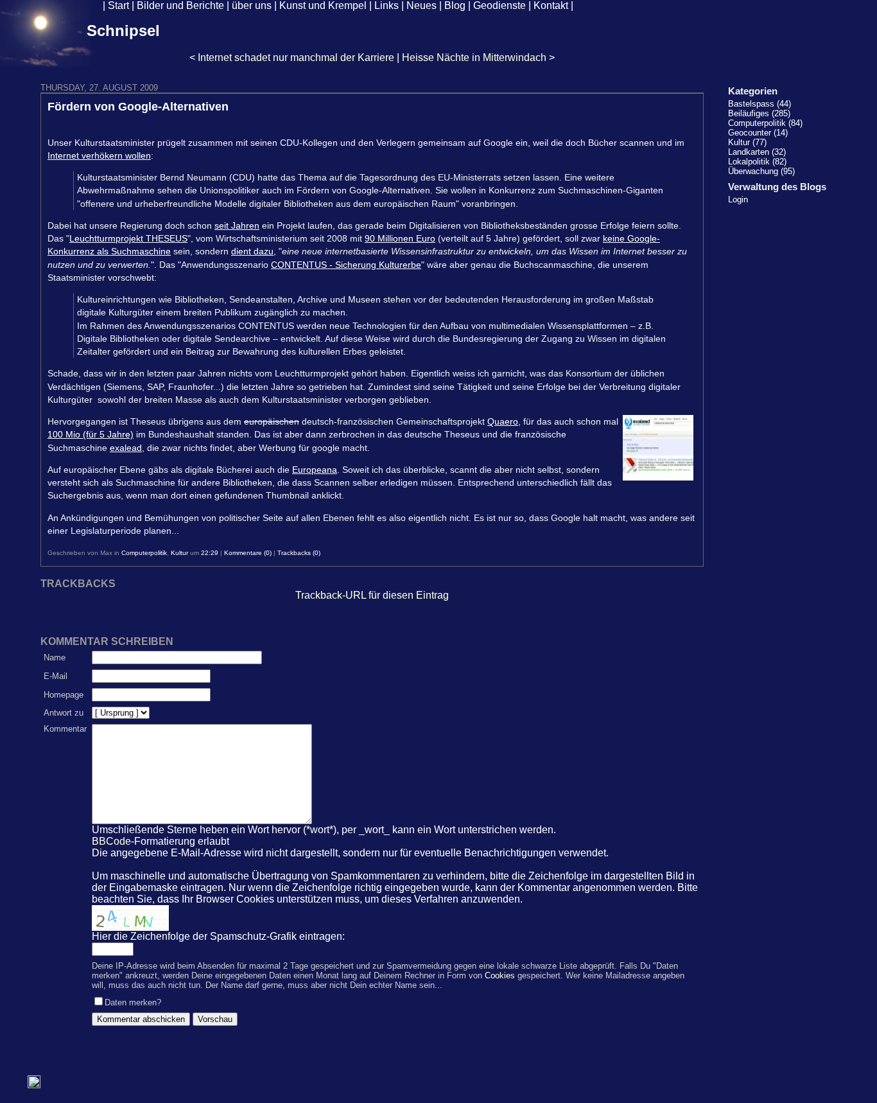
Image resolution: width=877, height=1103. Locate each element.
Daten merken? (133, 1002)
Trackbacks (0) (298, 552)
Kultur (179, 552)
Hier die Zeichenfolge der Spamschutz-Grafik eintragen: (218, 936)
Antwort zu (63, 713)
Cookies (500, 975)
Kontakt (551, 5)
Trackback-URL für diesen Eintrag (372, 595)
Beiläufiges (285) (759, 113)
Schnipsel (123, 30)
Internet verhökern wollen (99, 155)
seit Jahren (236, 225)
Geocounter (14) (758, 132)
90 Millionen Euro (400, 238)
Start (118, 5)
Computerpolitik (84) (765, 123)
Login (738, 199)
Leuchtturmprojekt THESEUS (128, 238)
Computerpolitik (144, 552)
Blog (454, 5)
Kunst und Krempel (323, 5)
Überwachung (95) (761, 171)
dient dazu (252, 251)
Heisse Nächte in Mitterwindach (474, 57)
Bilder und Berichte (180, 5)
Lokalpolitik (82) (757, 161)
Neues (421, 5)
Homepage (63, 695)
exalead (126, 448)
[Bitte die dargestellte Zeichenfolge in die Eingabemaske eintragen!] (130, 918)
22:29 (209, 552)
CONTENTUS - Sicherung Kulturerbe (346, 265)
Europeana (314, 469)
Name (54, 657)
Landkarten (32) (757, 152)
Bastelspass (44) (759, 104)
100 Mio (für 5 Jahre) (91, 434)
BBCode (111, 841)
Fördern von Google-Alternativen (138, 106)
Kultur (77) (747, 142)
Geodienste (499, 5)
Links (386, 5)
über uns (252, 5)
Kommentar (65, 729)
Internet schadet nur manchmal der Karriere (296, 57)
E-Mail (55, 676)
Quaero (502, 421)
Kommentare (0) (248, 552)
